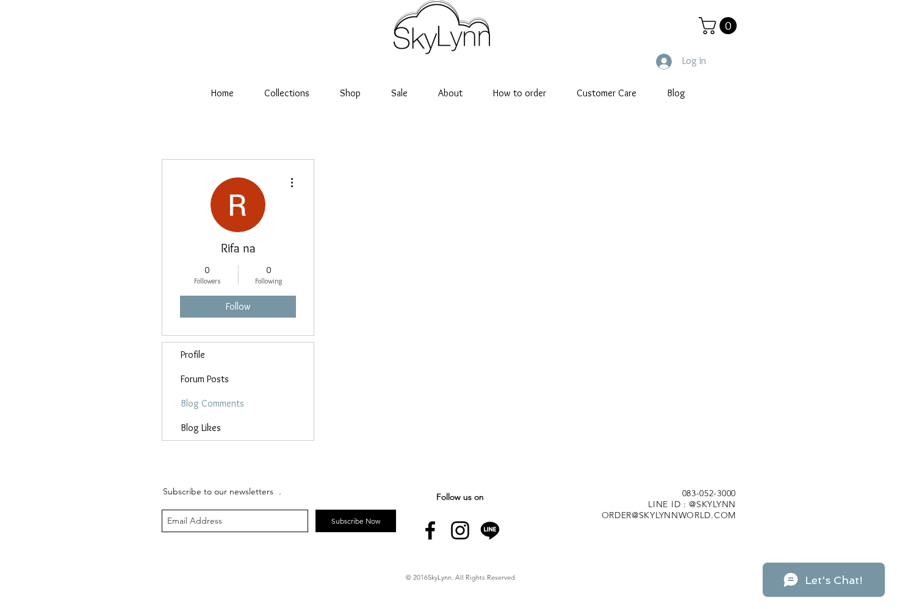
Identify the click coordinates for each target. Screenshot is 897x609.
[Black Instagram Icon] (460, 530)
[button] (720, 25)
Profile (193, 354)
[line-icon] (490, 530)
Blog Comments (212, 403)
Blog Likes (201, 427)
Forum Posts (205, 379)
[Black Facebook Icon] (430, 530)
